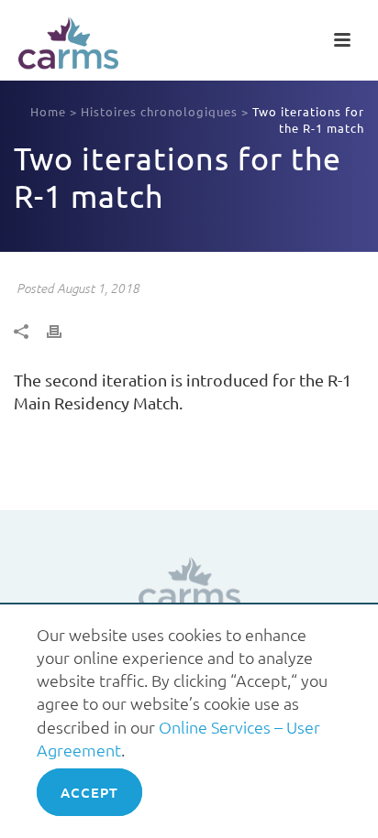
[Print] (63, 329)
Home (48, 111)
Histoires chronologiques (159, 111)
